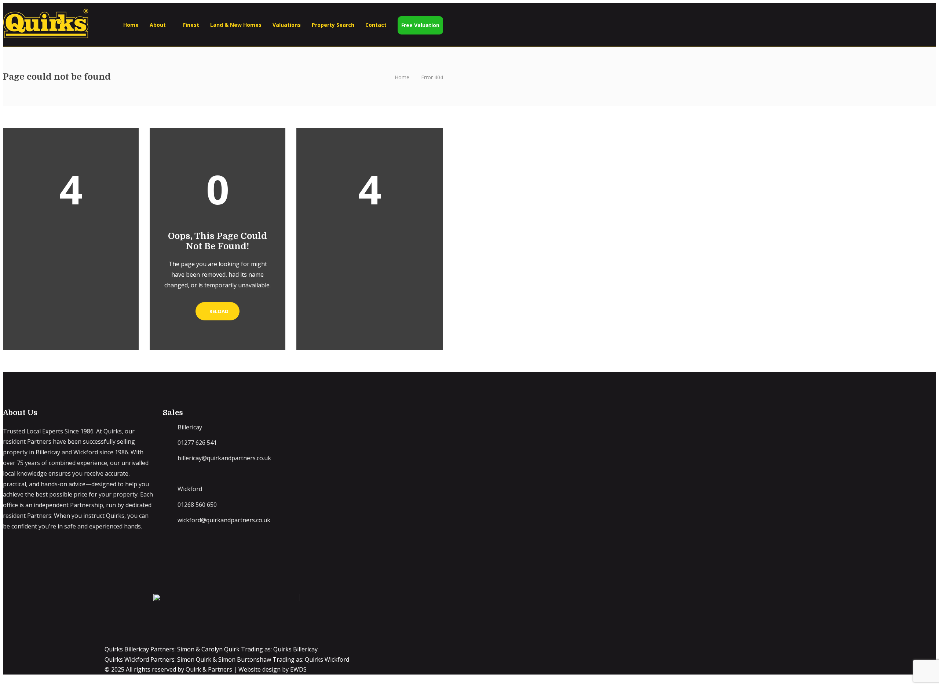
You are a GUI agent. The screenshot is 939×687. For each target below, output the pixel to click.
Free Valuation (420, 25)
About (158, 24)
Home (131, 24)
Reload (219, 311)
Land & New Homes (236, 24)
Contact (376, 24)
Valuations (287, 24)
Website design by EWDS (272, 669)
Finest (191, 24)
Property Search (333, 24)
